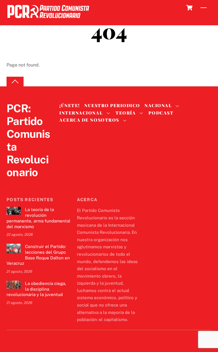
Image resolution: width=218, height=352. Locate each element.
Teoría (126, 113)
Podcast (160, 113)
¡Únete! (69, 105)
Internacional (81, 113)
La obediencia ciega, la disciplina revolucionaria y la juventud (36, 289)
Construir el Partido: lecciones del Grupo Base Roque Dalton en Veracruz (38, 255)
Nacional (158, 105)
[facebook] (26, 184)
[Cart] (189, 7)
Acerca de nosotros (89, 120)
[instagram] (39, 184)
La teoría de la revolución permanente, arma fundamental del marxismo (38, 218)
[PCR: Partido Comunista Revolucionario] (48, 20)
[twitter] (12, 184)
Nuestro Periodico (112, 105)
